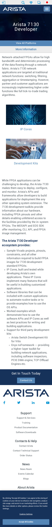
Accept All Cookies (26, 522)
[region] (26, 508)
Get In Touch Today (26, 373)
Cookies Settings (26, 514)
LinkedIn (33, 402)
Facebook (4, 402)
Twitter (18, 402)
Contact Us (26, 380)
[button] (23, 3)
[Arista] (14, 9)
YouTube (47, 402)
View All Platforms (26, 43)
